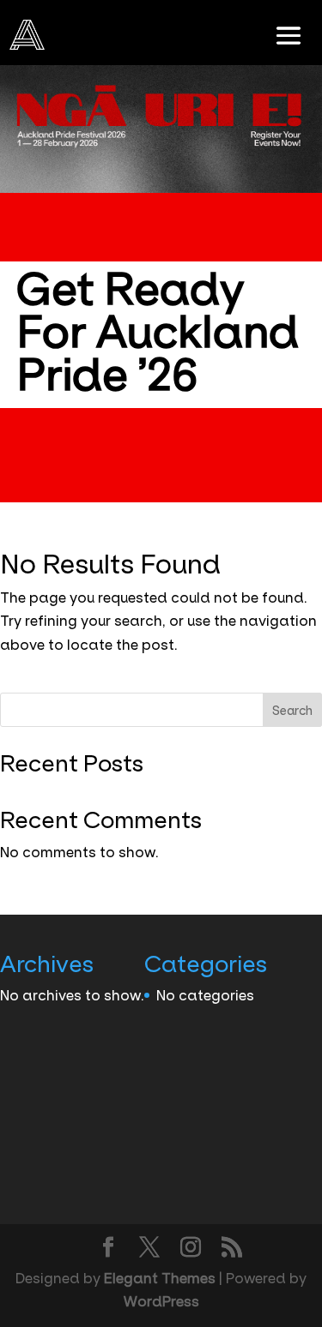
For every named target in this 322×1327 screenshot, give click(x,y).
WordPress (161, 1301)
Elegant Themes (160, 1278)
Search (292, 710)
